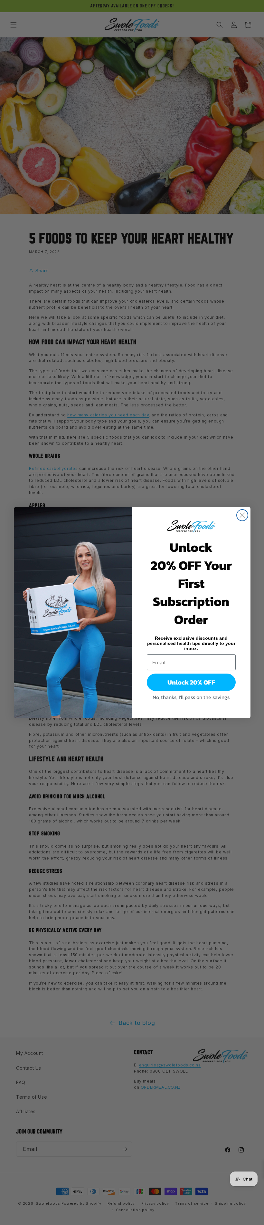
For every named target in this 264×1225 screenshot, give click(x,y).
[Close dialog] (242, 515)
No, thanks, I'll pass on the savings (191, 697)
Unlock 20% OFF (191, 682)
